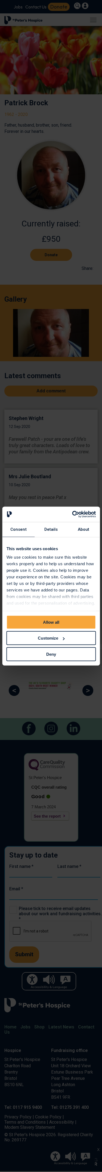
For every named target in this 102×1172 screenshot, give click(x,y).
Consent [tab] (18, 529)
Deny (51, 654)
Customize (48, 638)
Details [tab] (51, 529)
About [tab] (83, 529)
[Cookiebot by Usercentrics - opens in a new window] (73, 514)
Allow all (51, 622)
